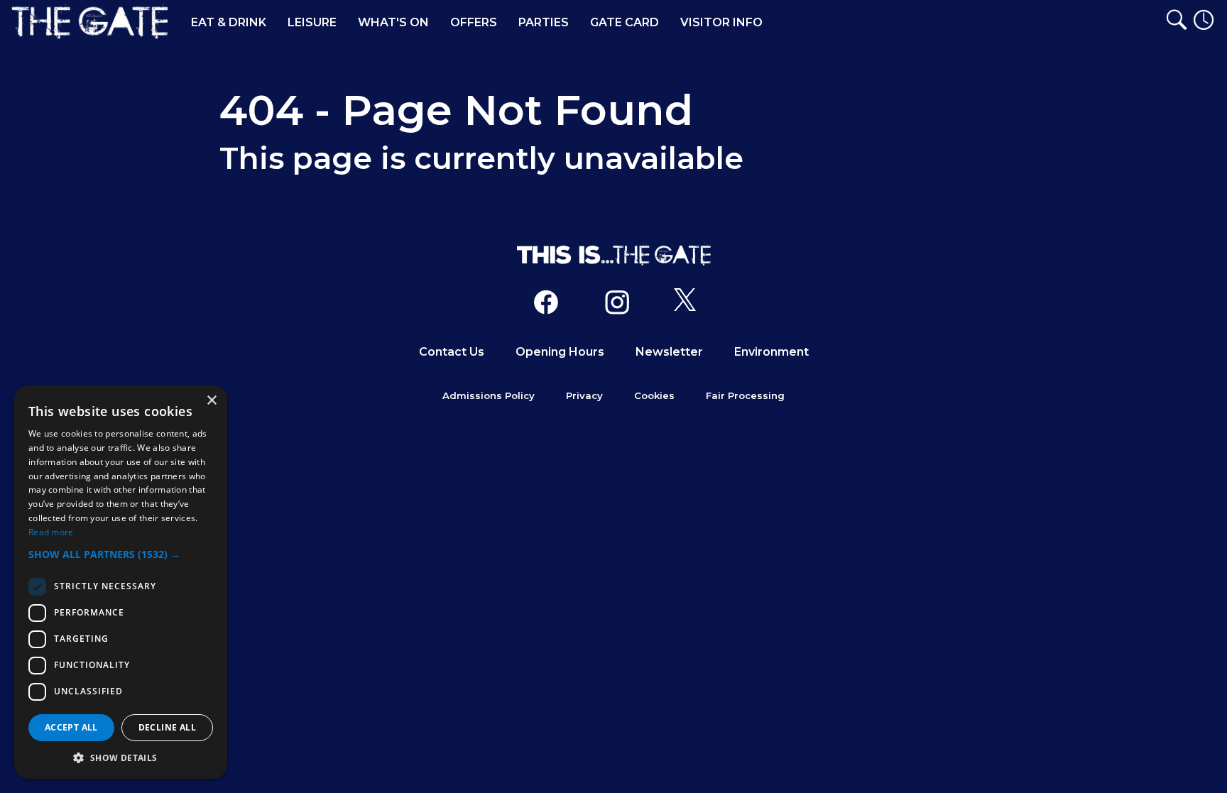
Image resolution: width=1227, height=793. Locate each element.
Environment (771, 352)
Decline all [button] (167, 727)
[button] (120, 554)
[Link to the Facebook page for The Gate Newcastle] (546, 305)
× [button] (211, 400)
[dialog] (120, 582)
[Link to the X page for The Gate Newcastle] (685, 305)
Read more (51, 532)
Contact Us (451, 352)
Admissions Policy (488, 395)
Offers (473, 22)
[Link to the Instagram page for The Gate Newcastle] (617, 305)
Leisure (312, 22)
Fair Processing (745, 395)
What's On (393, 22)
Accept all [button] (71, 727)
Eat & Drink (228, 22)
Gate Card (624, 22)
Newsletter (669, 352)
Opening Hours (560, 352)
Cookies (654, 395)
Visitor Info (721, 22)
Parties (543, 22)
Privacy (584, 395)
